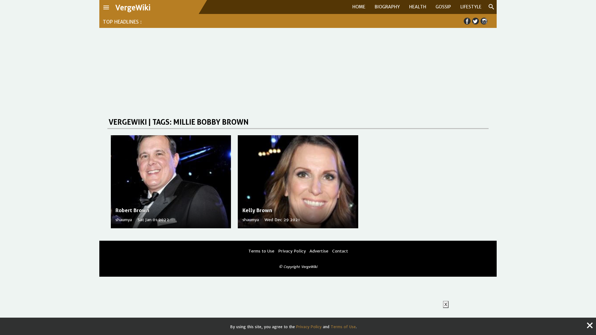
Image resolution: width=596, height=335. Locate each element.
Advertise (318, 251)
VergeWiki (133, 7)
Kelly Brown (257, 210)
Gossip (443, 7)
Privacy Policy (309, 326)
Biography (387, 7)
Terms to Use (261, 251)
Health (417, 7)
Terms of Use (343, 326)
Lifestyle (470, 7)
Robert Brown (132, 210)
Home (358, 7)
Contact (340, 251)
